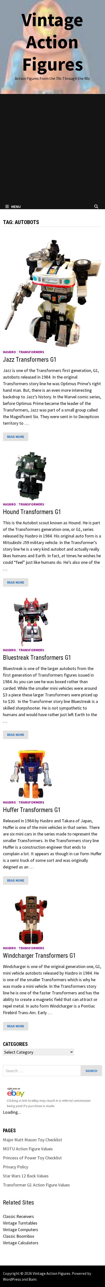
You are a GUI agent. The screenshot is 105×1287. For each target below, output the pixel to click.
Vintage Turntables (20, 1223)
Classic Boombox (18, 1236)
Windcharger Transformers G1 (39, 955)
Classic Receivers (18, 1216)
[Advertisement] (52, 148)
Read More (17, 436)
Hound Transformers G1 (32, 511)
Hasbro (9, 352)
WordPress (12, 1279)
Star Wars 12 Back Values (26, 1176)
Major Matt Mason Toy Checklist (32, 1140)
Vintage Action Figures (52, 42)
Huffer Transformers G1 (32, 809)
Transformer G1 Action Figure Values (36, 1185)
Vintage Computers (20, 1229)
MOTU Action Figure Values (28, 1149)
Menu (16, 206)
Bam (32, 1279)
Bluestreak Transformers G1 (37, 657)
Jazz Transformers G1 (30, 359)
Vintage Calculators (20, 1243)
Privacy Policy (15, 1167)
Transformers (31, 352)
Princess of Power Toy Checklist (32, 1158)
